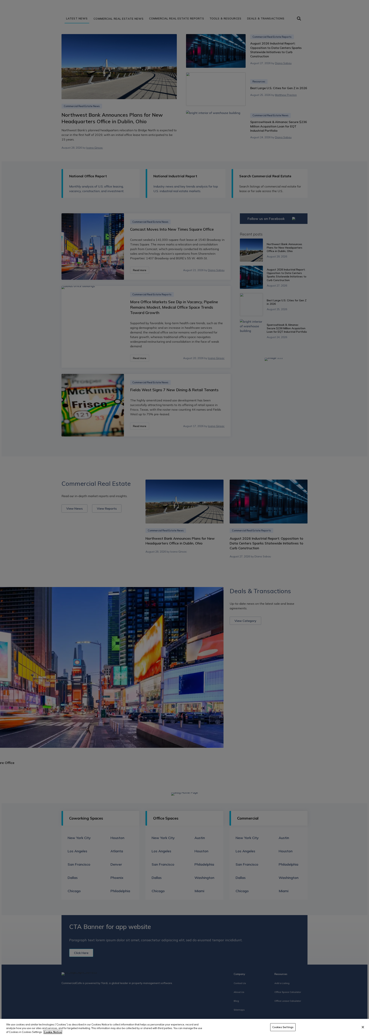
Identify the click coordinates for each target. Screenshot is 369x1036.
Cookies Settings (282, 1026)
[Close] (363, 1027)
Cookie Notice (53, 1031)
